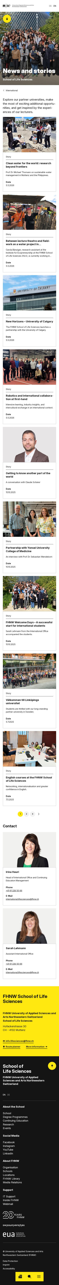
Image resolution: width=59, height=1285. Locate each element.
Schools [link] (7, 1171)
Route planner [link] (13, 1046)
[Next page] (38, 814)
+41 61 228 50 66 (14, 890)
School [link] (7, 1113)
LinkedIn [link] (8, 1153)
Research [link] (8, 1124)
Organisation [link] (10, 1167)
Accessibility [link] (9, 1268)
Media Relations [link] (12, 1182)
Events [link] (7, 1128)
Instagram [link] (9, 1145)
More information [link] (35, 1046)
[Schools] (20, 1276)
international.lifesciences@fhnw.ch (22, 899)
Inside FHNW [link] (11, 1200)
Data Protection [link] (10, 1261)
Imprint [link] (6, 1265)
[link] (18, 6)
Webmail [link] (8, 1203)
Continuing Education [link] (15, 1120)
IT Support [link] (9, 1196)
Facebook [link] (9, 1142)
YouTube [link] (8, 1149)
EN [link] (55, 6)
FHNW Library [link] (11, 1178)
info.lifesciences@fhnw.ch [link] (20, 1041)
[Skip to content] (7, 19)
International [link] (12, 90)
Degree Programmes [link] (15, 1116)
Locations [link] (9, 1174)
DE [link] (50, 6)
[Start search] (29, 1276)
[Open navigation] (39, 1276)
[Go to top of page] (52, 1066)
